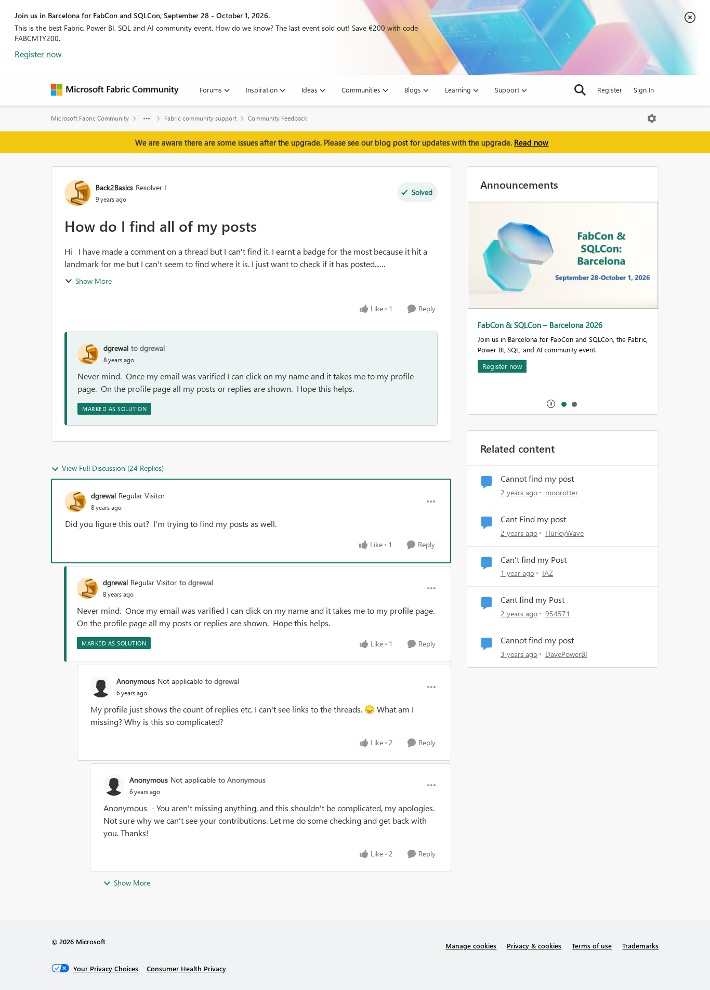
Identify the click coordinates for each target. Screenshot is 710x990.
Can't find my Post (534, 560)
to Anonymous (242, 780)
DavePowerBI (566, 654)
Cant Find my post (533, 519)
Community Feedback (277, 118)
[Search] (580, 90)
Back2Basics (114, 187)
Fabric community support (200, 118)
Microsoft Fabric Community (90, 118)
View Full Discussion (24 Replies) (113, 468)
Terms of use (592, 945)
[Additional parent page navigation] (146, 118)
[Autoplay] (551, 404)
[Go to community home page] (115, 90)
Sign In (644, 89)
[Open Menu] (652, 118)
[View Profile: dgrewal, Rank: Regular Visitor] (75, 501)
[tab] (563, 404)
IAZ (547, 573)
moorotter (561, 492)
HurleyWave (564, 533)
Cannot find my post (537, 478)
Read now (531, 142)
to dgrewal (148, 348)
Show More (93, 281)
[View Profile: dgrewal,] (87, 354)
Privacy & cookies (534, 945)
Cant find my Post (532, 600)
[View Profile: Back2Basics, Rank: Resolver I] (77, 193)
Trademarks (640, 945)
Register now (38, 53)
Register (609, 89)
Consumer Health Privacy (186, 968)
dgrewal (115, 348)
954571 (557, 613)
